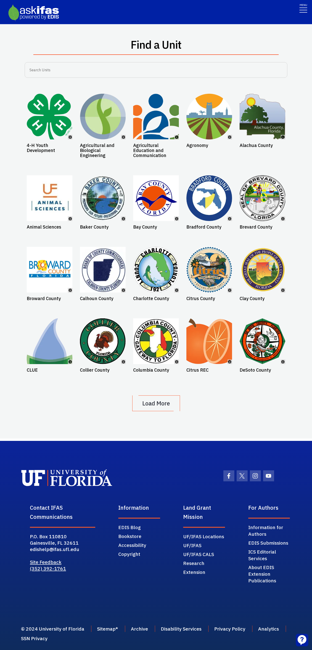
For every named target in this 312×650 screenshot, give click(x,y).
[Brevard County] (262, 198)
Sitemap (106, 629)
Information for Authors (265, 530)
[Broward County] (49, 270)
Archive (139, 629)
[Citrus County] (209, 270)
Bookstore (129, 536)
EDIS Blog (129, 527)
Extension (194, 572)
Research (193, 563)
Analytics (268, 629)
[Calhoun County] (103, 270)
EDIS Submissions (268, 543)
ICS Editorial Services (262, 555)
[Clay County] (262, 270)
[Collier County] (103, 341)
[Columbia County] (156, 341)
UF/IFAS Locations (203, 536)
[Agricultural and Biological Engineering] (103, 116)
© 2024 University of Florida (52, 629)
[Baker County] (103, 198)
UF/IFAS (192, 545)
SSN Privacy (34, 638)
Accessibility (132, 545)
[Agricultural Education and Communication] (156, 116)
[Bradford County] (209, 198)
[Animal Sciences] (49, 198)
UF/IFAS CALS (198, 554)
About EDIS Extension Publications (262, 574)
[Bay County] (156, 198)
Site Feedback (45, 562)
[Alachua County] (262, 116)
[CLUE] (49, 341)
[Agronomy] (209, 116)
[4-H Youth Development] (49, 116)
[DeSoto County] (262, 341)
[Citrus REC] (209, 341)
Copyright (129, 554)
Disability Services (181, 629)
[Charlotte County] (156, 270)
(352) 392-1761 (48, 568)
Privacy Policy (229, 629)
